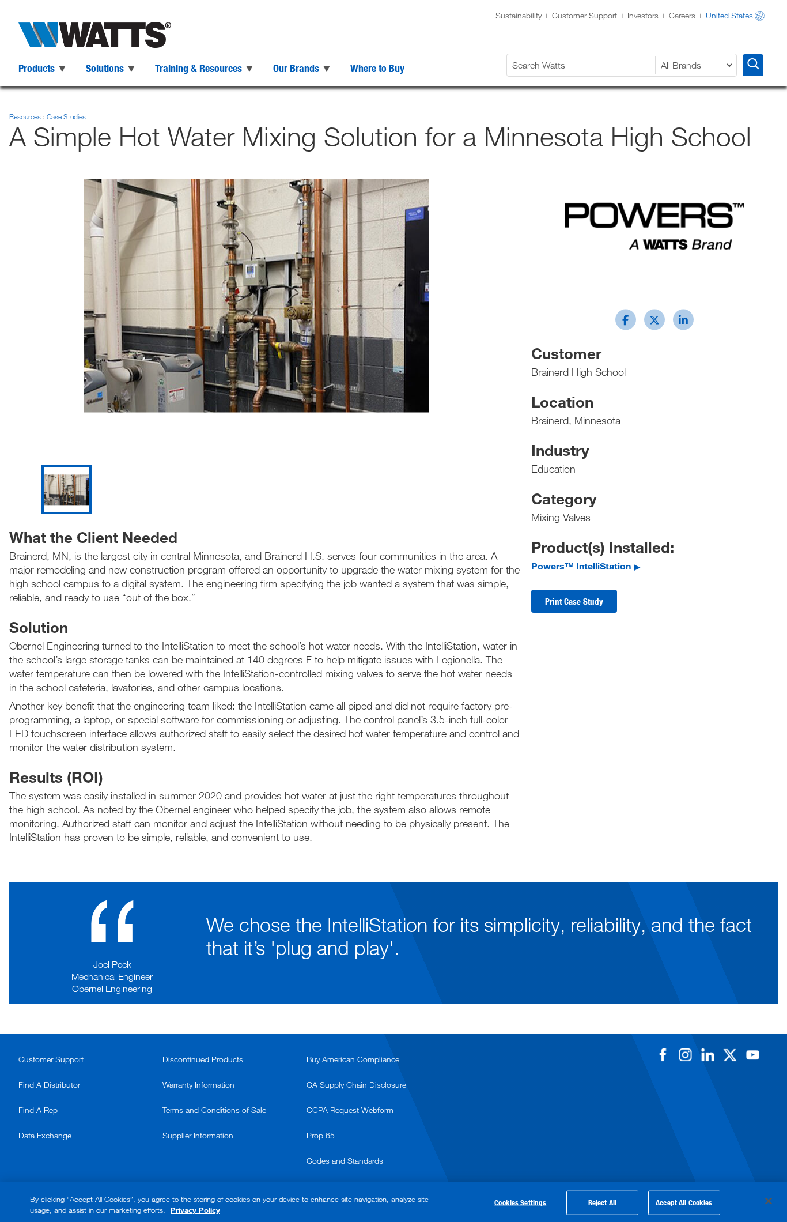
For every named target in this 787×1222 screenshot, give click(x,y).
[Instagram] (685, 1055)
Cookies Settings (520, 1202)
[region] (393, 1202)
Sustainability (518, 15)
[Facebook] (662, 1055)
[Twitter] (730, 1055)
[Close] (768, 1201)
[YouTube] (752, 1055)
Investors (643, 15)
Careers (682, 15)
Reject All (602, 1202)
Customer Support (584, 15)
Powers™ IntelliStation (581, 565)
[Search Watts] (753, 65)
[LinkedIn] (707, 1055)
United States (729, 15)
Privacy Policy (195, 1210)
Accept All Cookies (684, 1202)
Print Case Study (574, 601)
